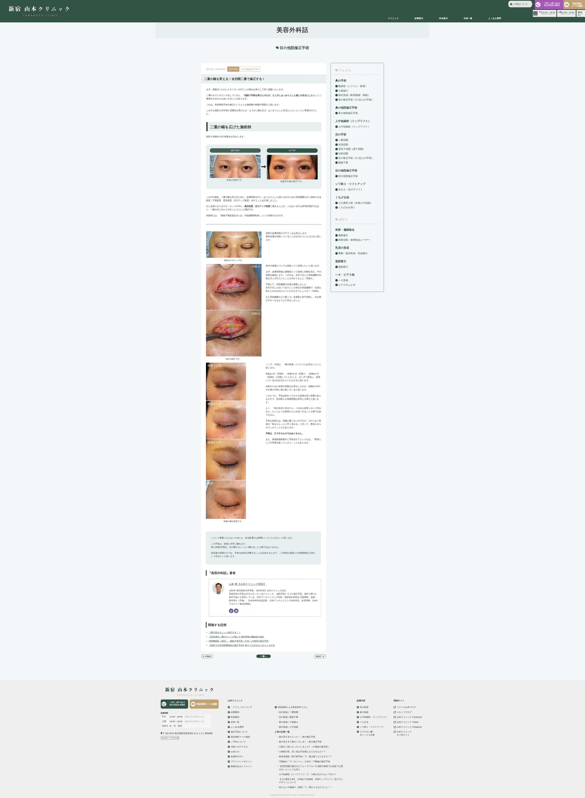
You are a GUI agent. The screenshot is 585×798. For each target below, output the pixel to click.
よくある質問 (494, 18)
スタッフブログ (404, 712)
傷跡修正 (343, 235)
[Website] (231, 611)
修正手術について (239, 732)
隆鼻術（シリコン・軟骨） (353, 86)
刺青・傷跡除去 (345, 229)
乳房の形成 (342, 247)
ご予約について (520, 4)
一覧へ (263, 656)
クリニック (393, 18)
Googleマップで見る (169, 737)
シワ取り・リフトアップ (350, 183)
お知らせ (235, 751)
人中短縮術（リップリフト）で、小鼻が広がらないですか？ (308, 774)
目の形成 (364, 707)
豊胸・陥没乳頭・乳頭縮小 (353, 253)
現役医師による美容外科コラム (293, 707)
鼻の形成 (364, 712)
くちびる (364, 722)
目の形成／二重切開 (288, 712)
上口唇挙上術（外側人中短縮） (355, 203)
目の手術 (233, 69)
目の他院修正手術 (250, 69)
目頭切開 (343, 144)
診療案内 (419, 18)
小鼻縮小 (343, 90)
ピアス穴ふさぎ (346, 284)
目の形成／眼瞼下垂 (288, 717)
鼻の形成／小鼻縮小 (288, 722)
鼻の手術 (340, 80)
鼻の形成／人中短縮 (288, 727)
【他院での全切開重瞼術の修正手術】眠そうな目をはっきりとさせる (242, 645)
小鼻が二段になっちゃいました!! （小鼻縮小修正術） (304, 746)
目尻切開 (343, 153)
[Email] (236, 611)
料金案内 (443, 18)
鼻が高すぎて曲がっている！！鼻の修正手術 (300, 741)
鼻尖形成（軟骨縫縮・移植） (354, 95)
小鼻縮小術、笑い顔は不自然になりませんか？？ (302, 751)
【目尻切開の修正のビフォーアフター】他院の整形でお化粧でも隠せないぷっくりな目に (311, 768)
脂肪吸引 (340, 261)
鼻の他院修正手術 (348, 113)
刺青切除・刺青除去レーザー (354, 240)
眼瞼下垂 (343, 162)
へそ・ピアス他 (345, 274)
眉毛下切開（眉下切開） (351, 149)
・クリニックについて (241, 707)
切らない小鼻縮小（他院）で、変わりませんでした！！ (305, 787)
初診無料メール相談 (577, 4)
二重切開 (343, 140)
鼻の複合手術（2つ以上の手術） (356, 99)
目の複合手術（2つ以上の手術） (356, 158)
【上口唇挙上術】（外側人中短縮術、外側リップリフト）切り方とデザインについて (311, 781)
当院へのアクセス (239, 746)
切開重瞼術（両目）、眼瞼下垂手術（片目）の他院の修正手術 (238, 641)
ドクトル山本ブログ (406, 707)
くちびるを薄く (346, 207)
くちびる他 (342, 197)
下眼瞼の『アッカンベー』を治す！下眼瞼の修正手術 (304, 761)
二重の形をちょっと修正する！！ (225, 632)
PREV (208, 656)
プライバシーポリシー (241, 761)
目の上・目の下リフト (350, 189)
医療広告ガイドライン (241, 766)
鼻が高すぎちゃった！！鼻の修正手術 (297, 737)
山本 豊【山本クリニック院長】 (247, 584)
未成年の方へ (237, 756)
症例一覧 (468, 18)
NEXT (318, 656)
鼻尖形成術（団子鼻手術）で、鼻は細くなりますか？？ (305, 756)
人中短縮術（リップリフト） (354, 126)
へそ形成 (343, 280)
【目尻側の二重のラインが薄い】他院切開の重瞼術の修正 (236, 637)
